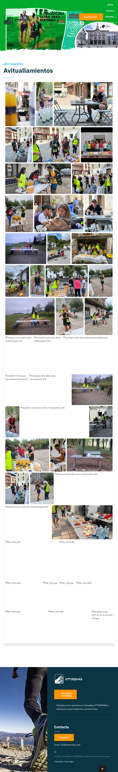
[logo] (17, 15)
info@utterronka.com (70, 744)
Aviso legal (68, 761)
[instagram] (82, 23)
